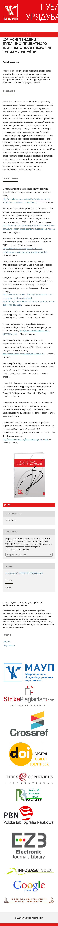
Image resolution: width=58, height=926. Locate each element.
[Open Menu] (29, 34)
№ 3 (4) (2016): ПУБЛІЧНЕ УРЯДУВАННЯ (24, 573)
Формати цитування (16, 554)
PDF (8, 505)
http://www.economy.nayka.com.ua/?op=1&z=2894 (25, 439)
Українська (9, 645)
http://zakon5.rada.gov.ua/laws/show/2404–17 (23, 353)
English (7, 641)
